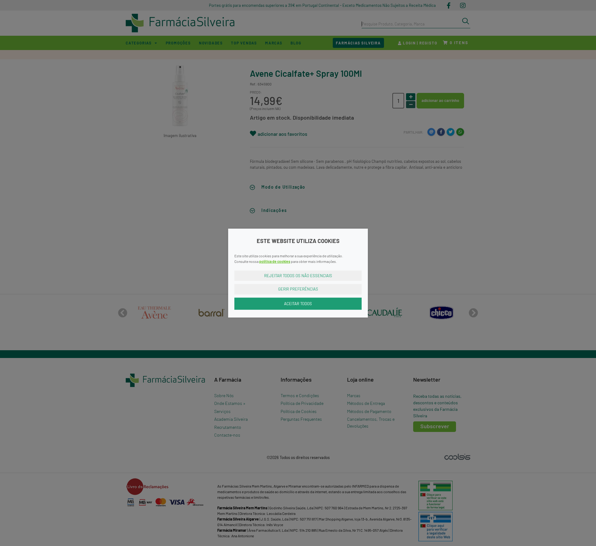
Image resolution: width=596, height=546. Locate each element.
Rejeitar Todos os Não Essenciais (298, 275)
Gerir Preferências (298, 289)
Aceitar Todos (298, 303)
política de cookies (274, 261)
